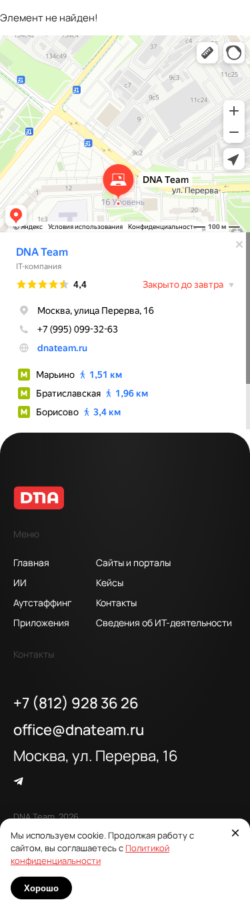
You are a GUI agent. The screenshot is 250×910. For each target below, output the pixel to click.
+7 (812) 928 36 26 (76, 702)
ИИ (20, 582)
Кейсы (109, 582)
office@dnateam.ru (78, 729)
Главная (31, 562)
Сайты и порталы (132, 562)
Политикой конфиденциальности (90, 854)
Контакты (116, 602)
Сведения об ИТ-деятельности (132, 622)
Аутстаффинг (42, 602)
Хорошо (41, 888)
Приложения (41, 622)
